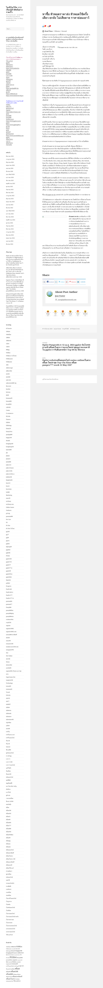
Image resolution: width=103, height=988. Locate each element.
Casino (8, 410)
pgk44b (8, 553)
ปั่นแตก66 (8, 774)
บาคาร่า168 (9, 75)
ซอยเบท (8, 747)
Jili (7, 453)
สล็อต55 (8, 816)
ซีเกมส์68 (8, 750)
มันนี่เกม (8, 789)
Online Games (10, 507)
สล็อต (7, 807)
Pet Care (8, 519)
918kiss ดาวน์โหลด (11, 356)
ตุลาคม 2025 (9, 186)
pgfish (8, 544)
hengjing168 (9, 443)
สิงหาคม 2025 (10, 192)
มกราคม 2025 (10, 214)
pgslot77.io (9, 568)
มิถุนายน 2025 (10, 198)
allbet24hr (9, 371)
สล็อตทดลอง (9, 79)
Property (8, 586)
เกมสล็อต (8, 892)
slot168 (8, 659)
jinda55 (16, 953)
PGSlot (8, 556)
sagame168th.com (11, 631)
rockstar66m (9, 619)
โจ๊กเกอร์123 (9, 61)
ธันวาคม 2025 (10, 180)
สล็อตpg (8, 841)
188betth (8, 340)
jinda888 (8, 462)
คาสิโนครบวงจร (10, 734)
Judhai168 (9, 477)
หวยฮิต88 (8, 886)
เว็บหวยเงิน (9, 145)
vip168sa (8, 722)
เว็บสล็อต (8, 910)
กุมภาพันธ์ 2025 (10, 211)
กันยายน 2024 (9, 226)
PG (7, 522)
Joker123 (8, 465)
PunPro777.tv (10, 598)
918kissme (9, 362)
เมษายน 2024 (9, 241)
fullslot (8, 422)
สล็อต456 (8, 813)
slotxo (7, 77)
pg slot (8, 92)
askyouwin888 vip (11, 383)
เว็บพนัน (8, 904)
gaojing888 (9, 434)
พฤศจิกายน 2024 (10, 220)
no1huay (8, 501)
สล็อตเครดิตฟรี (10, 853)
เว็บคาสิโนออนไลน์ (11, 898)
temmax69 (9, 689)
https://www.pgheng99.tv (13, 124)
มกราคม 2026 (10, 177)
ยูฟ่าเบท (8, 795)
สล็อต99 (8, 838)
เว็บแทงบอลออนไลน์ (11, 925)
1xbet (7, 343)
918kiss (8, 104)
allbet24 (8, 90)
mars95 (8, 498)
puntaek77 (9, 604)
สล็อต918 (8, 831)
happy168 (9, 437)
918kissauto (9, 359)
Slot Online (9, 656)
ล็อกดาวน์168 (9, 801)
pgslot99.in (9, 574)
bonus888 (9, 401)
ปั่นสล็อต (8, 771)
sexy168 (8, 641)
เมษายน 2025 (9, 205)
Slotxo (8, 662)
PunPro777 (9, 595)
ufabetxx (8, 710)
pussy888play (10, 613)
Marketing (9, 495)
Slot (7, 653)
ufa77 (7, 701)
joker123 (8, 106)
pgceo (7, 540)
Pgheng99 (9, 547)
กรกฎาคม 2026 (10, 159)
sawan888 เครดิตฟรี (11, 634)
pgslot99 (8, 571)
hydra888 (9, 450)
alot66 (8, 374)
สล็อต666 (8, 822)
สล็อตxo (8, 844)
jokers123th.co (10, 474)
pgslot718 (9, 562)
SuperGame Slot (10, 677)
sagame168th (10, 628)
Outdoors (8, 510)
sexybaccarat (10, 119)
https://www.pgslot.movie (13, 121)
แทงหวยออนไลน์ (10, 932)
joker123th (9, 471)
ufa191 (8, 698)
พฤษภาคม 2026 (10, 165)
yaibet (8, 725)
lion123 (8, 483)
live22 (8, 128)
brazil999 (8, 404)
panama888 (9, 516)
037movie (9, 328)
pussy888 (8, 74)
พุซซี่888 (8, 780)
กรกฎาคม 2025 (10, 195)
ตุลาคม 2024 (9, 223)
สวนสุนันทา (9, 871)
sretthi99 (8, 668)
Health (8, 440)
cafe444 (8, 407)
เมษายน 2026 (9, 168)
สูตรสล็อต (8, 874)
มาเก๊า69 (8, 792)
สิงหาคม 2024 (10, 229)
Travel (8, 692)
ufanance (8, 716)
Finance (8, 419)
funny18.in (9, 431)
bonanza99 (9, 398)
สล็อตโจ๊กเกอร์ (10, 868)
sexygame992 (10, 650)
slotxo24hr (9, 665)
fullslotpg (8, 425)
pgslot (8, 72)
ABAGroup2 (9, 368)
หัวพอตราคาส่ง (50, 195)
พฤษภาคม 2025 (10, 201)
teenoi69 (8, 686)
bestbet (8, 389)
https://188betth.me (11, 94)
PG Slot (8, 525)
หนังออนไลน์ (9, 877)
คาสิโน (8, 731)
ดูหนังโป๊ (8, 81)
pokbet (8, 583)
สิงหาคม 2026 (10, 156)
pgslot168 (9, 559)
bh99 (7, 395)
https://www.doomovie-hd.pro (14, 95)
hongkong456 (10, 447)
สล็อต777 (8, 825)
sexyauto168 (9, 644)
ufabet (8, 707)
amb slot (8, 380)
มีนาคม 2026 (9, 171)
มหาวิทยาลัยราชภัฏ (11, 786)
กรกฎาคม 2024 (10, 232)
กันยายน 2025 (9, 189)
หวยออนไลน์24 (10, 883)
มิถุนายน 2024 (10, 235)
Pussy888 (8, 607)
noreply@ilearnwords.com (67, 300)
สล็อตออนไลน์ (10, 850)
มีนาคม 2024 (9, 244)
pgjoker (8, 550)
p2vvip (8, 513)
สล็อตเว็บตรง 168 (10, 859)
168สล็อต (8, 334)
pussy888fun (9, 610)
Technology (9, 683)
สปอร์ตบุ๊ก (8, 804)
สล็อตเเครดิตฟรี (10, 862)
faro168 (18, 949)
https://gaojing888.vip (12, 88)
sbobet (8, 637)
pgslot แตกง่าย (10, 84)
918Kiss (8, 353)
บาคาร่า (8, 141)
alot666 (8, 377)
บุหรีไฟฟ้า (8, 768)
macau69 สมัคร (17, 954)
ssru (7, 674)
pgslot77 (8, 565)
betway (8, 392)
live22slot (9, 489)
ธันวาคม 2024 (10, 217)
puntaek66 (9, 601)
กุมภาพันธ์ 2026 (10, 174)
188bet (8, 337)
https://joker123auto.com (13, 112)
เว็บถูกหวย (9, 901)
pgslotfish (9, 577)
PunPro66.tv (9, 592)
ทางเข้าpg (8, 756)
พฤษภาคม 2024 (10, 238)
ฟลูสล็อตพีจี (9, 783)
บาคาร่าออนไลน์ (10, 765)
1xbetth (8, 83)
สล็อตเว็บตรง (9, 64)
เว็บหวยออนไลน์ (10, 913)
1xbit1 (8, 346)
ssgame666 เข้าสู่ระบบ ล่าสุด (13, 671)
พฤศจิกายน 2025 (10, 183)
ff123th (8, 416)
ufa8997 (8, 704)
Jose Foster (60, 296)
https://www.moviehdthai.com (15, 135)
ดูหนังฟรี (8, 132)
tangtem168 (9, 680)
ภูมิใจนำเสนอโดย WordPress (50, 379)
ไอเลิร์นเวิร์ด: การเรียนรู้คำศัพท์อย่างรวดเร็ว (14, 9)
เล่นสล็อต (8, 895)
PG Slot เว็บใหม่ (10, 528)
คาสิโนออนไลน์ (10, 738)
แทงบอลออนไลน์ (10, 928)
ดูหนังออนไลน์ (10, 108)
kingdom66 (9, 480)
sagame (8, 110)
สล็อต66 (8, 819)
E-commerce (9, 413)
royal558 (8, 622)
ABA (7, 365)
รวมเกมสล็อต (9, 798)
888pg (8, 350)
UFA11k (8, 695)
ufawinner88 (9, 719)
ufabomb (8, 713)
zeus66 (8, 728)
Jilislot (8, 456)
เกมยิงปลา (8, 889)
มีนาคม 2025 (9, 208)
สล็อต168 (8, 810)
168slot (8, 331)
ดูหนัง (7, 114)
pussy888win (9, 616)
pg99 (7, 537)
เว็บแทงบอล (9, 922)
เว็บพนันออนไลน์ (10, 907)
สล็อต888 (8, 70)
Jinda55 (8, 459)
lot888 (8, 492)
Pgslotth (8, 580)
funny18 (8, 428)
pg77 (7, 534)
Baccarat (8, 386)
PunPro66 (9, 589)
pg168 (8, 63)
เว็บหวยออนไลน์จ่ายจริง (12, 916)
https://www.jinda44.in (12, 68)
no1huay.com (10, 504)
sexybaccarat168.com (12, 647)
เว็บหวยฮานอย (10, 919)
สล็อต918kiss (9, 835)
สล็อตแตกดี (9, 865)
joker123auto (10, 468)
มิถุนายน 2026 (10, 162)
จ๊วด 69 (8, 741)
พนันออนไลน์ (9, 777)
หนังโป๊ (8, 880)
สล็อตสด (8, 847)
